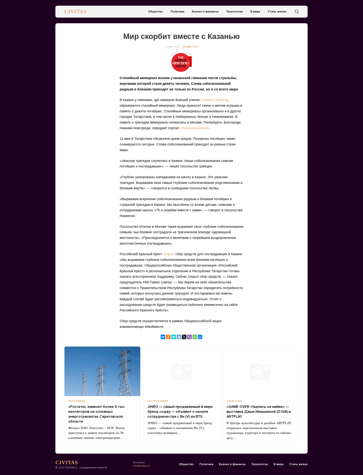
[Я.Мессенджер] (173, 337)
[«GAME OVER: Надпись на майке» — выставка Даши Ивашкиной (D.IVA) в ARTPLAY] (261, 371)
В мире (255, 11)
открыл (169, 254)
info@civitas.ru (141, 465)
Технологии (234, 11)
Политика (177, 11)
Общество (155, 11)
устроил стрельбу (214, 100)
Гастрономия (157, 401)
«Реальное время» (195, 128)
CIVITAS (75, 11)
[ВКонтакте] (163, 337)
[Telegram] (179, 337)
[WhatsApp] (194, 337)
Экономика (76, 401)
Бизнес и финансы (205, 11)
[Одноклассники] (168, 337)
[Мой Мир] (200, 337)
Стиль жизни (277, 11)
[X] (184, 337)
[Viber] (189, 337)
